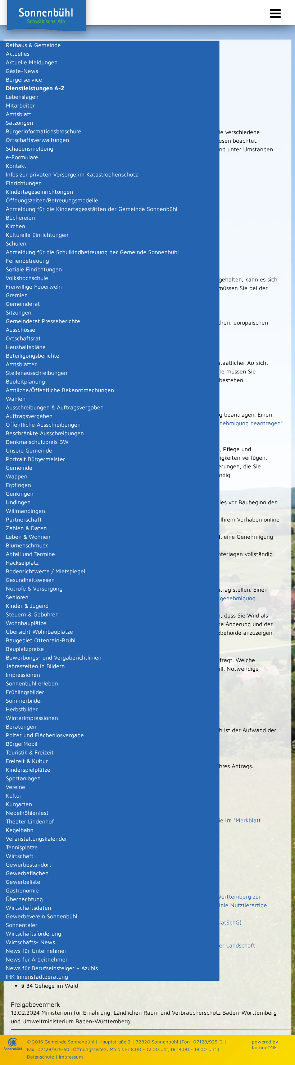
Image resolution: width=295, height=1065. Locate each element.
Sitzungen (18, 312)
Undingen (18, 502)
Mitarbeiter (20, 105)
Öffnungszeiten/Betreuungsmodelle (52, 200)
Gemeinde (19, 467)
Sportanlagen (23, 778)
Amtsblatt (18, 114)
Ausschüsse (20, 329)
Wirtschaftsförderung (33, 933)
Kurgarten (19, 804)
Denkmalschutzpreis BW (37, 442)
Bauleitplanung (25, 381)
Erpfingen (18, 485)
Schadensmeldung (29, 148)
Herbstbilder (22, 709)
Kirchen (15, 226)
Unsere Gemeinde (29, 450)
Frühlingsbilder (25, 692)
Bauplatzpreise (25, 649)
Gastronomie (22, 890)
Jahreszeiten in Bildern (35, 666)
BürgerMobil (21, 743)
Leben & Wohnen (28, 536)
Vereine (15, 787)
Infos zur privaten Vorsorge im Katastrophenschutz (72, 174)
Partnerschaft (24, 519)
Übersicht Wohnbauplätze (39, 631)
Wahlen (16, 398)
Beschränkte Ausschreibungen (45, 433)
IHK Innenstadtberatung (37, 976)
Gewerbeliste (23, 881)
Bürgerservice (24, 79)
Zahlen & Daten (26, 528)
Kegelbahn (19, 830)
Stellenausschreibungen (36, 372)
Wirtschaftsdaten (28, 907)
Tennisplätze (22, 847)
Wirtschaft (19, 856)
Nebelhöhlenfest (27, 812)
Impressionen (23, 674)
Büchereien (20, 217)
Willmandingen (25, 511)
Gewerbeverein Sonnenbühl (41, 916)
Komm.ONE (264, 1047)
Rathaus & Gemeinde (33, 45)
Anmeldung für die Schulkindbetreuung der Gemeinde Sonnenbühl (92, 252)
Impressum (71, 1057)
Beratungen (21, 726)
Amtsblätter (21, 364)
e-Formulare (22, 157)
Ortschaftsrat (23, 338)
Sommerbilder (24, 700)
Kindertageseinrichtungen (39, 191)
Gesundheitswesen (30, 580)
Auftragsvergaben (29, 416)
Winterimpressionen (32, 718)
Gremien (17, 295)
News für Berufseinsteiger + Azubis (52, 968)
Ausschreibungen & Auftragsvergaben (55, 407)
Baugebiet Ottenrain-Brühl (41, 640)
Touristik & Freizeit (30, 752)
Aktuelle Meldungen (32, 62)
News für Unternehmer (36, 950)
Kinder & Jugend (27, 605)
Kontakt (16, 165)
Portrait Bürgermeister (35, 459)
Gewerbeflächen (27, 873)
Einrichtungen (24, 183)
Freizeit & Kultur (27, 761)
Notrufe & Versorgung (34, 588)
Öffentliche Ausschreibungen (43, 424)
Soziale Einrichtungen (34, 269)
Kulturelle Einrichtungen (37, 234)
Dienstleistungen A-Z (35, 88)
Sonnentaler (21, 925)
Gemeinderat (23, 303)
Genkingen (19, 493)
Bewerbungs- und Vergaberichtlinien (53, 657)
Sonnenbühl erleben (32, 683)
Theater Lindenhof (30, 821)
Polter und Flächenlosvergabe (45, 735)
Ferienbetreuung (27, 260)
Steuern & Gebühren (32, 614)
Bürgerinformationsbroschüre (43, 131)
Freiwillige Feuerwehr (34, 286)
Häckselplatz (22, 562)
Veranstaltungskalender (36, 838)
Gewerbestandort (28, 864)
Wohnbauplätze (26, 623)
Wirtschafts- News (30, 942)
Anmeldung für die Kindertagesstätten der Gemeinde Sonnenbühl (91, 209)
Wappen (16, 476)
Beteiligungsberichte (32, 355)
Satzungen (19, 122)
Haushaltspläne (26, 347)
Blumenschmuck (27, 545)
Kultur (14, 795)
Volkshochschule (27, 278)
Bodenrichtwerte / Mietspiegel (45, 571)
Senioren (17, 597)
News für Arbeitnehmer (37, 959)
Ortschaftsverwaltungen (37, 140)
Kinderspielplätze (28, 769)
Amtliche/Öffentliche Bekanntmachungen (60, 390)
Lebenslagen (22, 96)
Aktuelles (18, 53)
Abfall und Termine (30, 554)
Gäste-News (22, 71)
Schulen (16, 243)
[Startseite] (13, 1048)
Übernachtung (24, 899)
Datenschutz (40, 1057)
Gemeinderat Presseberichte (43, 321)
